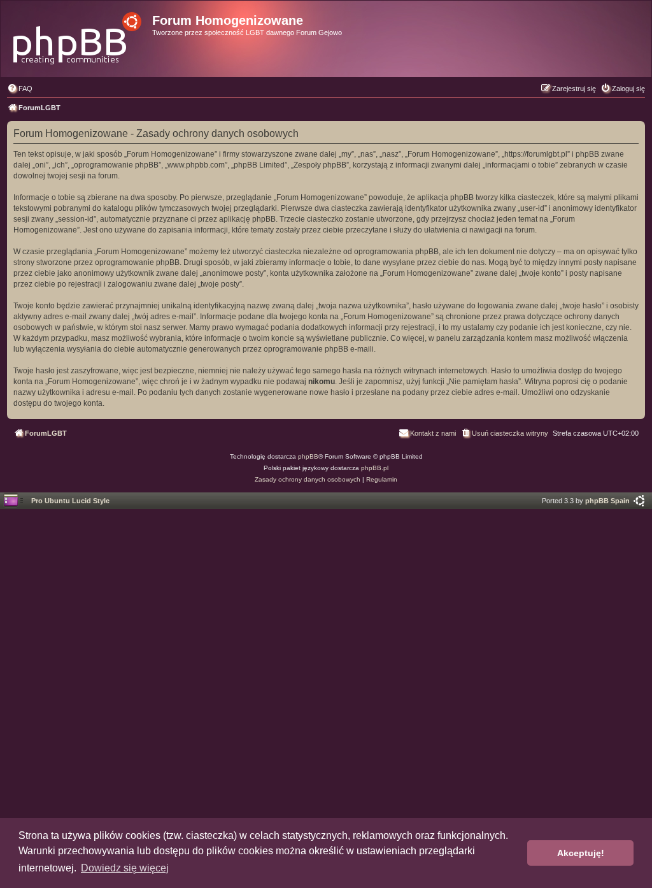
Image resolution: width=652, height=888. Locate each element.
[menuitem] (19, 88)
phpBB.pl (374, 467)
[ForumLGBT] (78, 35)
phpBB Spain (607, 501)
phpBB (308, 456)
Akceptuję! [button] (580, 853)
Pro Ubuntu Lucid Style (70, 501)
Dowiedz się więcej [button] (125, 868)
